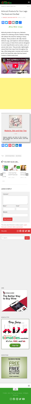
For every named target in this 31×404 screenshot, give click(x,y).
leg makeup (18, 155)
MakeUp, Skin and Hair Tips (10, 17)
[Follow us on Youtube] (29, 231)
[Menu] (29, 2)
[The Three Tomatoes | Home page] (8, 2)
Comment (6, 194)
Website (5, 212)
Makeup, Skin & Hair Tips (8, 6)
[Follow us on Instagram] (18, 231)
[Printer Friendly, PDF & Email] (15, 27)
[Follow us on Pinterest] (23, 231)
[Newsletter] (15, 349)
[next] (27, 174)
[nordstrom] (14, 378)
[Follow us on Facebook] (20, 231)
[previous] (1, 174)
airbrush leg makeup (10, 155)
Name (5, 206)
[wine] (14, 311)
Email (18, 206)
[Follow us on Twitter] (26, 231)
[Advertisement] (15, 93)
